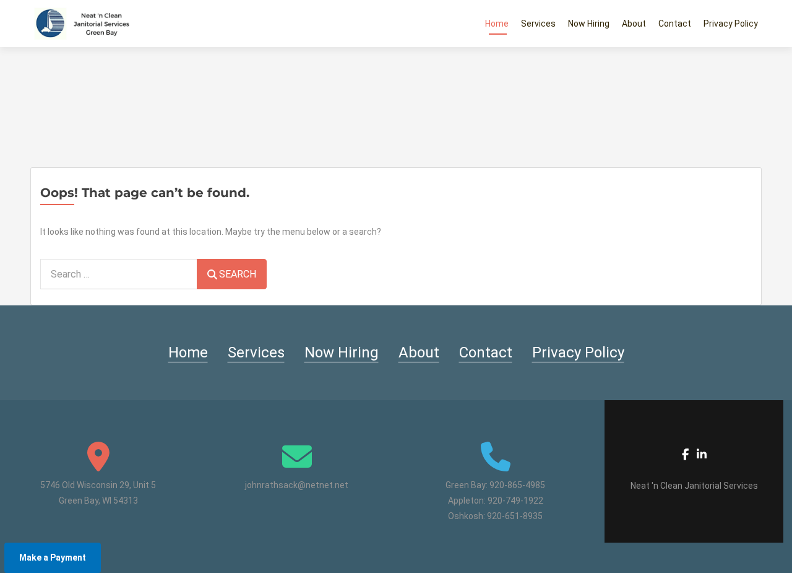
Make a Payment (52, 557)
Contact (674, 23)
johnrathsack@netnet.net (296, 485)
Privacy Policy (731, 23)
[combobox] (118, 274)
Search (237, 274)
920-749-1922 (515, 500)
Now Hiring (588, 23)
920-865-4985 (517, 485)
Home (497, 23)
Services (538, 23)
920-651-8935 (515, 516)
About (634, 23)
